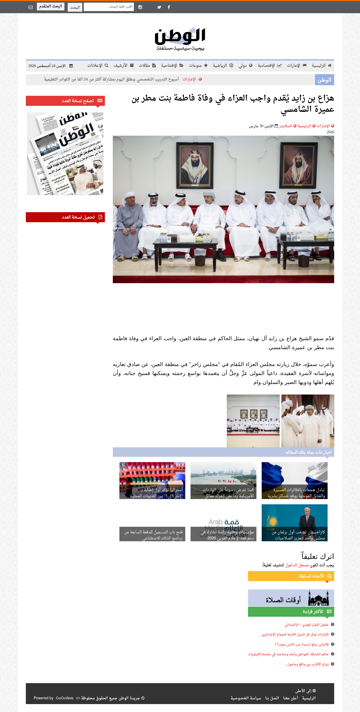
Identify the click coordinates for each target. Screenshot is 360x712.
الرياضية (220, 66)
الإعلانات (95, 66)
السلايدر (285, 126)
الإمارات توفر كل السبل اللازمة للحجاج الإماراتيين (295, 635)
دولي (243, 66)
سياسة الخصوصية (246, 698)
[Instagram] (140, 7)
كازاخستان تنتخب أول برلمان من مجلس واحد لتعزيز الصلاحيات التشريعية (298, 538)
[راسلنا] (30, 7)
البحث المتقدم (50, 6)
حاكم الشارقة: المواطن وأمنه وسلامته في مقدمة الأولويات (288, 654)
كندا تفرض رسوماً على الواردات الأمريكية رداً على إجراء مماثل (228, 493)
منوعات (196, 66)
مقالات (145, 66)
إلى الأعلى (304, 691)
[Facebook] (168, 7)
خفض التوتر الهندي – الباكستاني (307, 625)
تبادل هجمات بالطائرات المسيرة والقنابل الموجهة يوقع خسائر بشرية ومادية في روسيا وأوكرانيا (296, 496)
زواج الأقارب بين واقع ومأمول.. (307, 664)
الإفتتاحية (169, 66)
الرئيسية (319, 66)
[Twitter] (159, 7)
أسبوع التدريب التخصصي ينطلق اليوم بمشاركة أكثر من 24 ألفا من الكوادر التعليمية (135, 79)
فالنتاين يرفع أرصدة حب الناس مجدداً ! (302, 645)
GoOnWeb (65, 698)
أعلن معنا (290, 698)
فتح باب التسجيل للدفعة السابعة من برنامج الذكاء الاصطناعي (153, 535)
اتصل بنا (272, 698)
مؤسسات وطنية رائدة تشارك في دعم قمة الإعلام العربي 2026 (227, 535)
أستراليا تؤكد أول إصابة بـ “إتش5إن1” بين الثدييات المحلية (156, 493)
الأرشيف (121, 66)
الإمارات (294, 66)
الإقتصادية (267, 66)
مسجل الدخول (297, 565)
